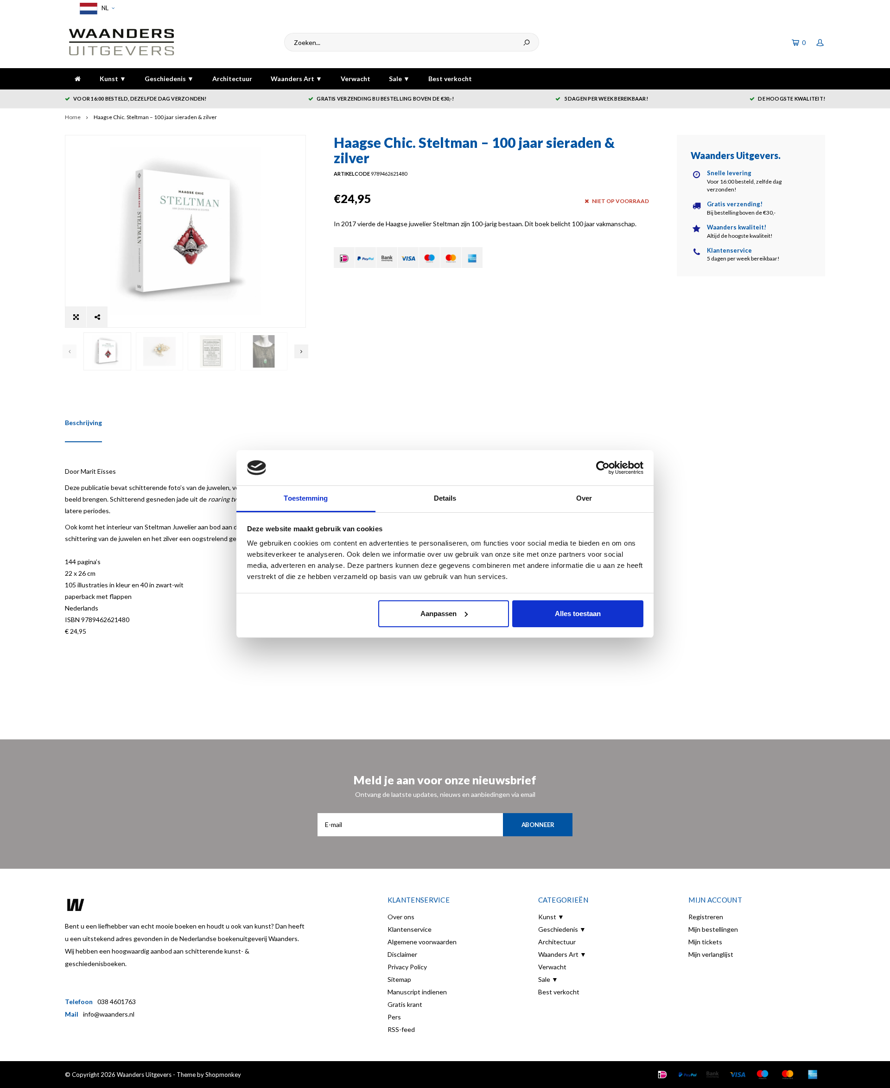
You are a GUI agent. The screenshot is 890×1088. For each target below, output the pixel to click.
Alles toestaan (578, 613)
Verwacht (355, 79)
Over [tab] (584, 498)
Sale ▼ (399, 79)
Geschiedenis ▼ (169, 79)
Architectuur (232, 79)
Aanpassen (438, 613)
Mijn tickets (705, 942)
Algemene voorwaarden (422, 942)
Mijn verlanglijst (710, 954)
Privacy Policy (407, 967)
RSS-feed (401, 1029)
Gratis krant (405, 1004)
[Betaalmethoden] (344, 257)
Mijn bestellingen (713, 929)
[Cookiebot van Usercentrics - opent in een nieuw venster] (602, 468)
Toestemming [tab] (306, 498)
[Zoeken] (526, 42)
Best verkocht (450, 79)
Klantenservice (410, 929)
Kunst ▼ (113, 79)
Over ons (401, 917)
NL (104, 8)
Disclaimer (402, 954)
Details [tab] (445, 498)
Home (73, 117)
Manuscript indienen (417, 992)
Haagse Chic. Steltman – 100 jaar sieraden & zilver (155, 117)
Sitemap (399, 979)
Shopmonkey (223, 1074)
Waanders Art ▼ (296, 79)
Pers (394, 1017)
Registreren (705, 917)
